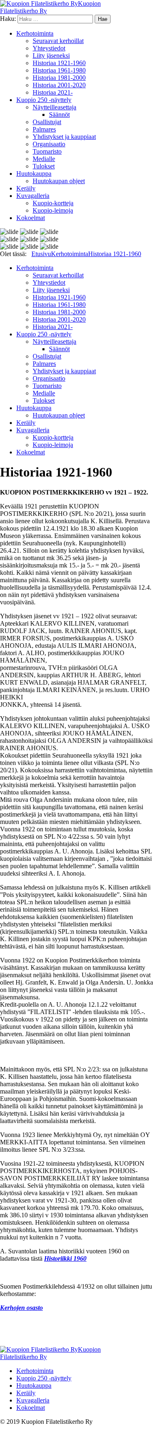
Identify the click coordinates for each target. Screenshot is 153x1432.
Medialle (44, 158)
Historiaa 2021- (53, 92)
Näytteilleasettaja (54, 107)
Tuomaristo (47, 151)
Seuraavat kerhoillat (58, 40)
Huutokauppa (33, 173)
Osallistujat (47, 121)
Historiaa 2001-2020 (59, 85)
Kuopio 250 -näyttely (43, 99)
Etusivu (41, 253)
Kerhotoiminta (34, 33)
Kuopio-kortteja (53, 203)
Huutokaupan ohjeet (59, 180)
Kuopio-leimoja (53, 210)
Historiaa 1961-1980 (59, 70)
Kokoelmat (30, 217)
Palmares (44, 129)
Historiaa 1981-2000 (59, 77)
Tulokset (44, 166)
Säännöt (59, 114)
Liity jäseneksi (51, 55)
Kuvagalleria (32, 195)
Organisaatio (49, 144)
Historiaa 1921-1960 (59, 62)
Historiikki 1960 (65, 1258)
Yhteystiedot (49, 48)
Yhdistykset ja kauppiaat (64, 136)
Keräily (25, 188)
